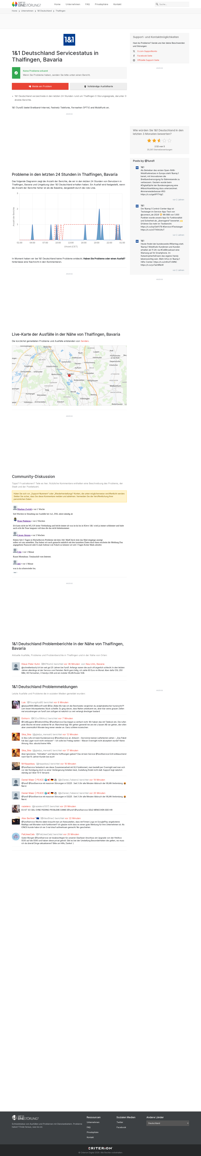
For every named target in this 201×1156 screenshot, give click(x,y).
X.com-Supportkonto (147, 51)
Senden (85, 341)
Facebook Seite (144, 55)
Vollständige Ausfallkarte (100, 86)
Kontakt (117, 4)
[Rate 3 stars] (159, 140)
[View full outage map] (69, 375)
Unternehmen (73, 4)
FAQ (87, 4)
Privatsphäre (101, 4)
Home (57, 4)
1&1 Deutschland (44, 11)
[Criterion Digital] (100, 1148)
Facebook (121, 1127)
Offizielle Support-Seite (148, 60)
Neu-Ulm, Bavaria (95, 664)
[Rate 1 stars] (149, 140)
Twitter (119, 1122)
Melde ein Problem (42, 86)
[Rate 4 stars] (164, 140)
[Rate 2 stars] (154, 140)
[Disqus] (69, 538)
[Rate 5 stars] (169, 140)
